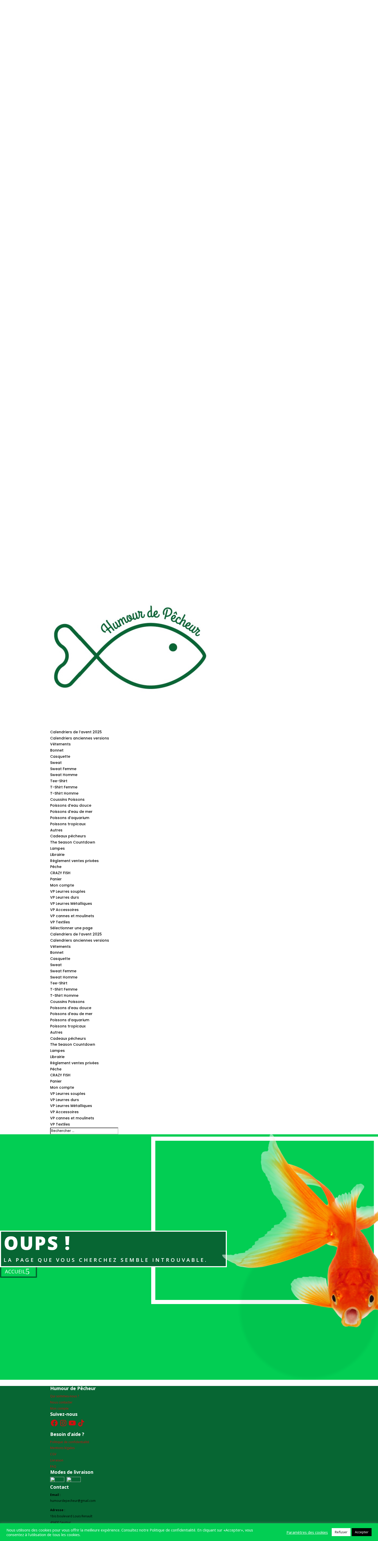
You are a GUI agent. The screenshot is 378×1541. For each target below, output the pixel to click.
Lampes (57, 848)
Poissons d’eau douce (70, 805)
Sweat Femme (63, 768)
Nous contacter (61, 1402)
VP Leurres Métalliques (71, 903)
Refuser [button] (341, 1532)
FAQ (53, 1466)
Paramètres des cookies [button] (307, 1532)
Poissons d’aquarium (69, 817)
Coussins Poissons (67, 799)
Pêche (55, 866)
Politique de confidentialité (69, 1442)
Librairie (57, 854)
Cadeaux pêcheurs (68, 836)
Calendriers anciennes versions (79, 738)
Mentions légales (62, 1448)
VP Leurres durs (64, 897)
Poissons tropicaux (68, 824)
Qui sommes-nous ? (64, 1396)
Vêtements (60, 744)
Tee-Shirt (58, 781)
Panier (56, 879)
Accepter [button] (361, 1532)
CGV (53, 1454)
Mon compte (62, 885)
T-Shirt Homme (64, 793)
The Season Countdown (72, 842)
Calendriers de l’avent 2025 (76, 732)
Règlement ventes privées (74, 860)
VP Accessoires (64, 909)
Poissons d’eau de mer (71, 811)
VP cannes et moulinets (72, 915)
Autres (56, 830)
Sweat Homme (63, 774)
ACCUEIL (15, 1271)
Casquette (60, 756)
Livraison (56, 1460)
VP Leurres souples (67, 891)
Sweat (56, 762)
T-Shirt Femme (63, 787)
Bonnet (57, 750)
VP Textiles (60, 922)
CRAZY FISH (60, 872)
